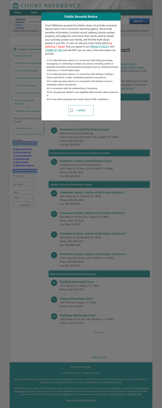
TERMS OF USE (53, 50)
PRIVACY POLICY (99, 46)
